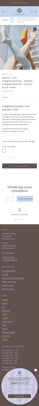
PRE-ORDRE (6, 336)
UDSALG (5, 340)
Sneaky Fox (7, 74)
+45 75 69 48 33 (8, 257)
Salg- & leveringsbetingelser (13, 278)
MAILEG (4, 329)
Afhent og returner (9, 282)
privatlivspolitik (14, 382)
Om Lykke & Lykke (8, 271)
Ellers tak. (19, 400)
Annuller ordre (7, 285)
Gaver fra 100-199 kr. (12, 20)
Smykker (5, 318)
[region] (19, 212)
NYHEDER (5, 300)
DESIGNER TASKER (8, 332)
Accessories (7, 321)
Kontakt (5, 274)
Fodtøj (4, 314)
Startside (5, 20)
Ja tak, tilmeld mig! (25, 199)
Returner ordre (7, 289)
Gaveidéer (6, 311)
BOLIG (4, 325)
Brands (5, 303)
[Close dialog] (35, 370)
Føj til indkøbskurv (19, 166)
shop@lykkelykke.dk (9, 260)
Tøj (3, 307)
